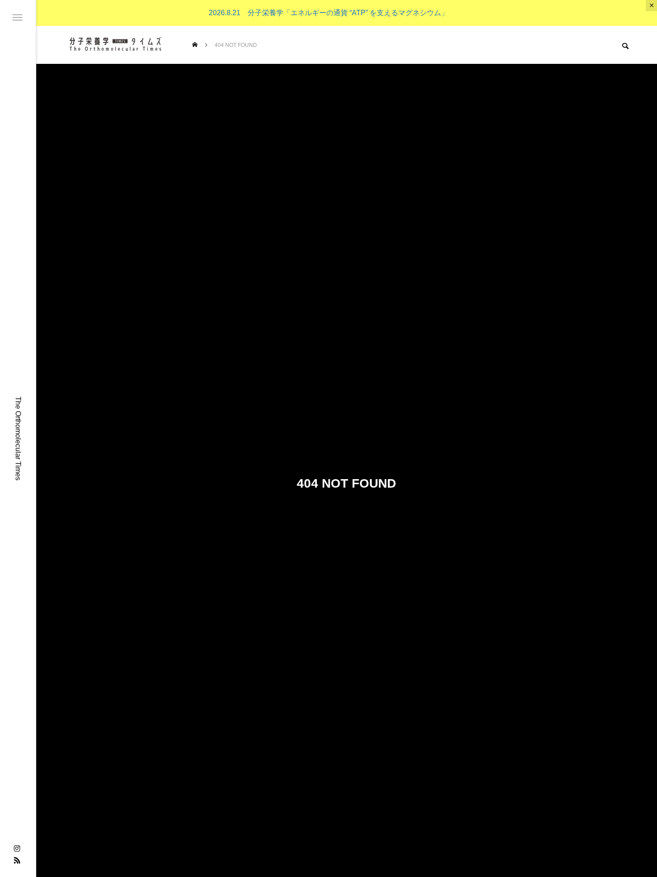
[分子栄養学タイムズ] (115, 45)
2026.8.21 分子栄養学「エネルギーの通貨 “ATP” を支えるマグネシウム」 (328, 13)
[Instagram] (17, 848)
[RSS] (17, 860)
